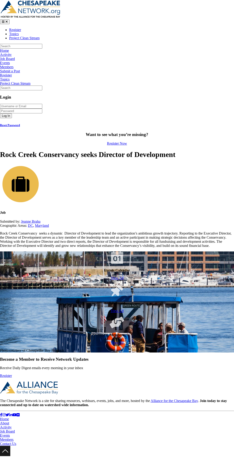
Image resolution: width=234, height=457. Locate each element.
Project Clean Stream (24, 38)
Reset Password (10, 125)
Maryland (42, 225)
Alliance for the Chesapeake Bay (174, 401)
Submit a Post (10, 71)
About (4, 423)
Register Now (117, 143)
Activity (6, 55)
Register (15, 30)
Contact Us (8, 444)
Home (4, 50)
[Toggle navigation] (5, 21)
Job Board (7, 59)
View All (117, 278)
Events (5, 63)
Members (6, 67)
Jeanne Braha (30, 221)
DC (30, 225)
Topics (14, 34)
